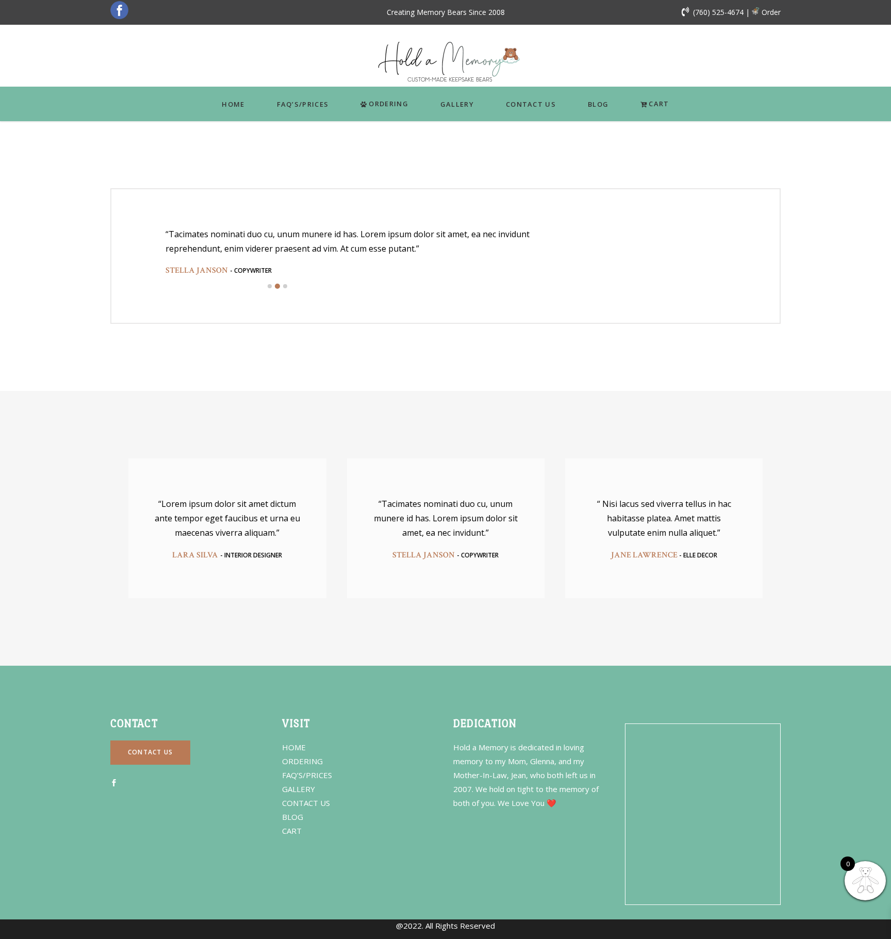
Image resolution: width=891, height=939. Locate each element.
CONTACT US (306, 803)
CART (292, 831)
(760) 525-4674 (718, 12)
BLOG (292, 817)
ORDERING (302, 761)
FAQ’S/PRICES (307, 775)
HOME (294, 747)
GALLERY (298, 789)
